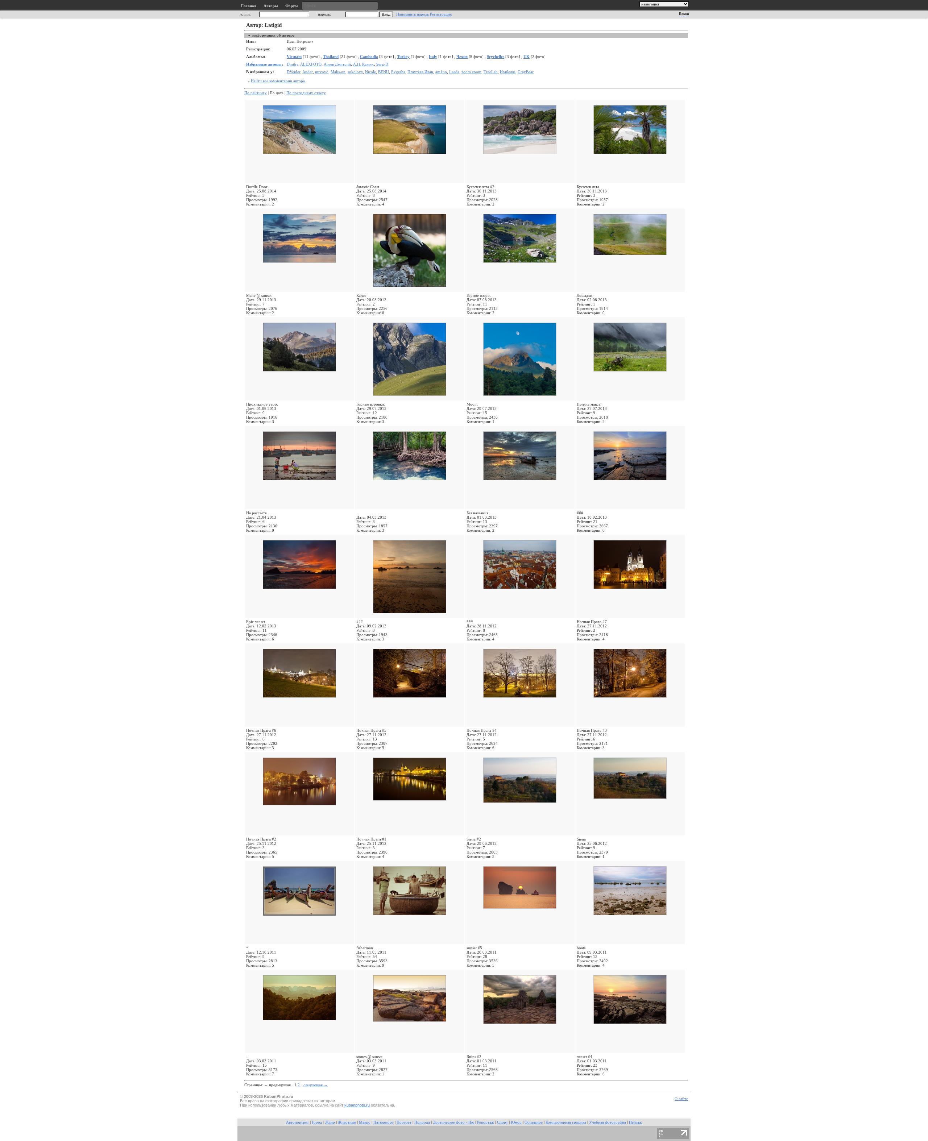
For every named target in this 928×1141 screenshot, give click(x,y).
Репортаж (485, 1122)
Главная (248, 6)
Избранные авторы (264, 64)
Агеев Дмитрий (337, 64)
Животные (347, 1122)
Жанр (330, 1122)
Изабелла (507, 72)
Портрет (404, 1122)
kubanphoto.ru (357, 1105)
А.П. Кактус (363, 64)
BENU (383, 72)
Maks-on (338, 72)
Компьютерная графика (566, 1122)
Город (317, 1122)
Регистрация (441, 14)
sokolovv (355, 72)
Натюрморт (383, 1122)
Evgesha (398, 72)
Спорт (502, 1122)
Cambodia (369, 57)
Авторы (271, 6)
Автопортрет (297, 1122)
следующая (315, 1085)
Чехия (462, 57)
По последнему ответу (306, 93)
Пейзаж (635, 1122)
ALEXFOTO (311, 64)
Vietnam (294, 57)
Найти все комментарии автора (278, 81)
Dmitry (292, 64)
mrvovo (321, 72)
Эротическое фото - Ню (454, 1122)
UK (526, 57)
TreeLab (491, 72)
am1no (441, 72)
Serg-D (382, 64)
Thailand (331, 57)
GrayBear (526, 72)
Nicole (370, 72)
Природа (422, 1122)
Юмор (516, 1122)
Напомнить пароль (412, 14)
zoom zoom (471, 72)
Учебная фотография (607, 1122)
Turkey (403, 57)
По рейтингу (255, 93)
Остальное (534, 1122)
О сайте (681, 1099)
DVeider (294, 72)
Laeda (454, 72)
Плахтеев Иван (420, 72)
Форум (291, 6)
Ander (307, 72)
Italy (433, 57)
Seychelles (495, 57)
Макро (364, 1122)
